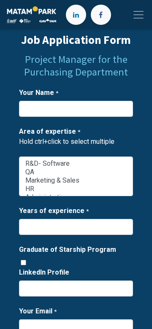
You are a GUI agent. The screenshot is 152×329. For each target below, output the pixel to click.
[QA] (76, 172)
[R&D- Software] (76, 163)
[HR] (76, 189)
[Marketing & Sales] (76, 180)
